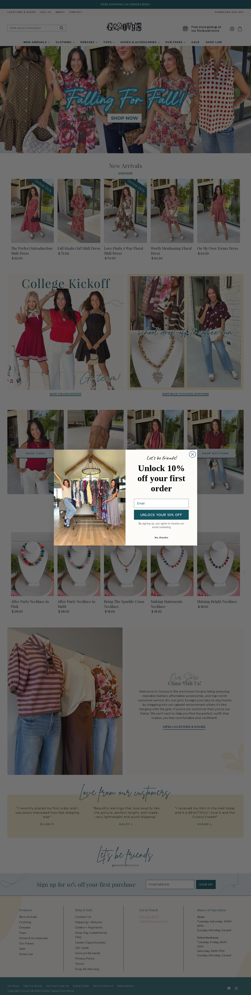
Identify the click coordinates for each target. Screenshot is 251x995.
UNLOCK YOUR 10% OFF (161, 514)
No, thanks (161, 537)
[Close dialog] (192, 454)
